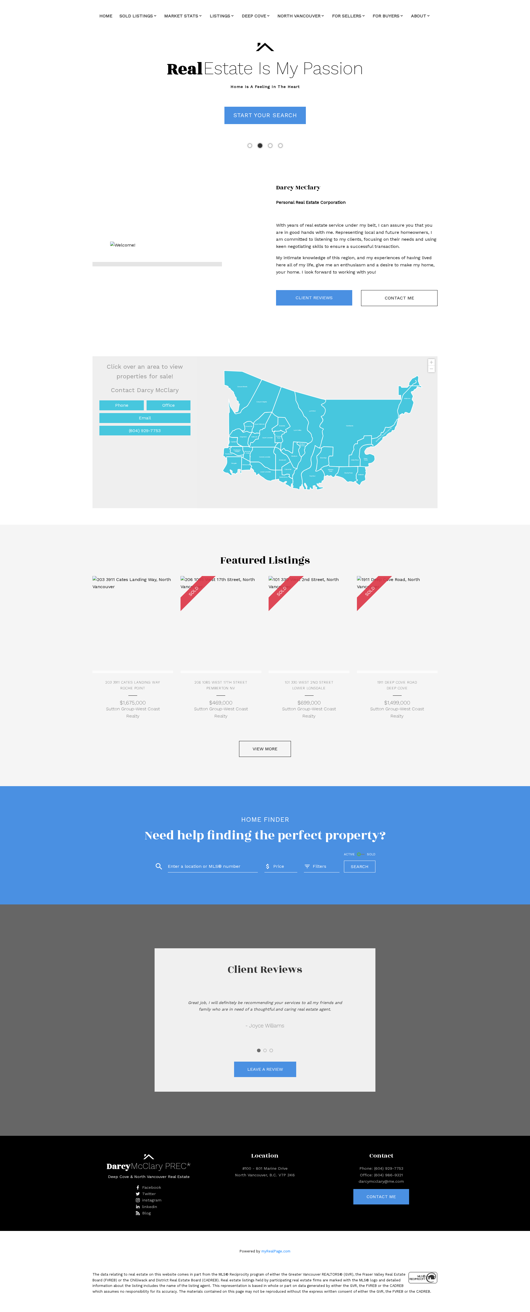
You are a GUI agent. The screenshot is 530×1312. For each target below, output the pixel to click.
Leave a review (265, 1069)
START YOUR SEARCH (265, 115)
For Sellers (346, 15)
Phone (121, 405)
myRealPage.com (275, 1251)
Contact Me (381, 1196)
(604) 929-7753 (145, 430)
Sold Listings (136, 15)
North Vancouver (298, 15)
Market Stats (181, 15)
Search (360, 866)
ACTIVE (349, 854)
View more (265, 748)
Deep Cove (254, 15)
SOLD (371, 854)
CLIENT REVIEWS (314, 297)
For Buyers (386, 15)
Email (145, 418)
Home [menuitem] (105, 15)
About (418, 15)
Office (168, 405)
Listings (220, 15)
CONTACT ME (399, 298)
